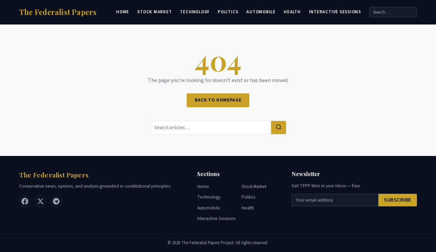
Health (292, 12)
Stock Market (154, 12)
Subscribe (397, 200)
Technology (194, 12)
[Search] (278, 127)
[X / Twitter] (40, 201)
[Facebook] (25, 201)
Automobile (261, 12)
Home (122, 12)
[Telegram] (56, 201)
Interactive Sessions (335, 12)
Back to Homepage (218, 100)
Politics (228, 12)
